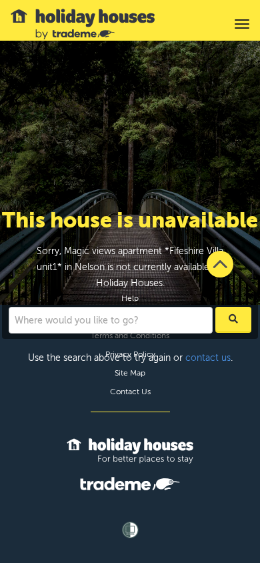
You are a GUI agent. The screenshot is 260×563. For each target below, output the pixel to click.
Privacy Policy (130, 354)
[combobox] (111, 320)
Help (130, 298)
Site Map (130, 373)
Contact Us (130, 391)
